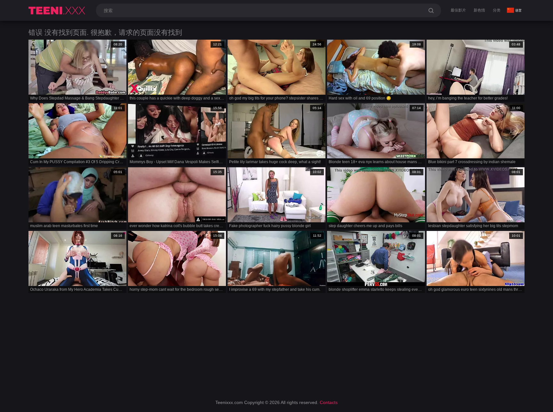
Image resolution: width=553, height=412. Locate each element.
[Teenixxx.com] (57, 10)
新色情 (479, 10)
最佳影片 (458, 10)
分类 (497, 10)
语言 (518, 10)
